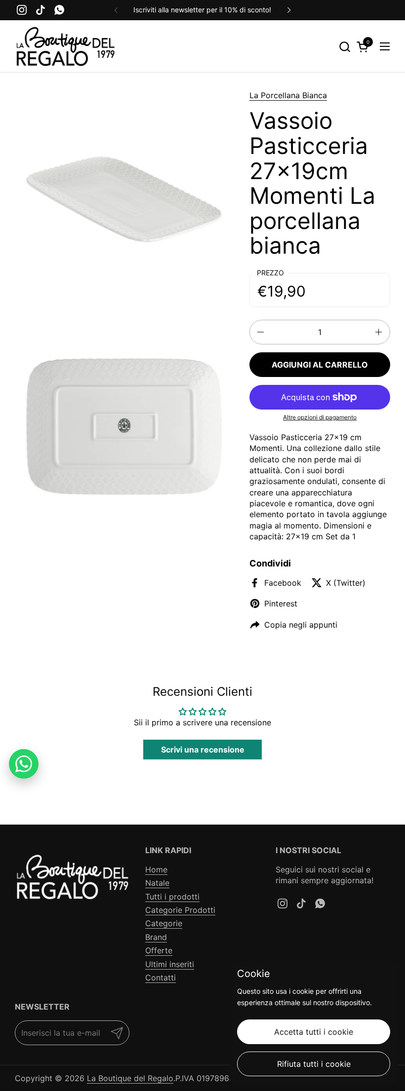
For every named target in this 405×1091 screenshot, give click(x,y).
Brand (156, 937)
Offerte (158, 950)
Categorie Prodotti (180, 910)
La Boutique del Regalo (130, 1078)
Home (156, 869)
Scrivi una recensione (202, 749)
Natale (157, 883)
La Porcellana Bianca (288, 95)
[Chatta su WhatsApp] (24, 764)
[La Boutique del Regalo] (65, 46)
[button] (344, 46)
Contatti (160, 977)
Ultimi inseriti (169, 964)
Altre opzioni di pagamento (320, 417)
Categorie (163, 923)
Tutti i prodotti (172, 897)
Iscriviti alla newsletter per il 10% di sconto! (202, 9)
